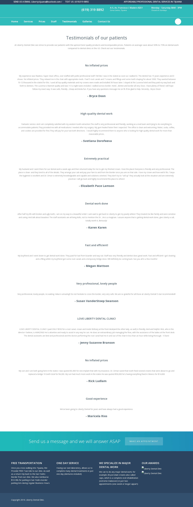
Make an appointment (143, 441)
